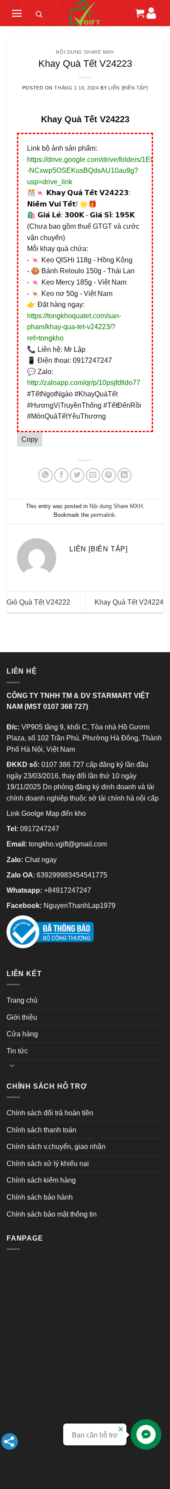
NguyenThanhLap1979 (80, 905)
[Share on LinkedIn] (124, 475)
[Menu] (17, 13)
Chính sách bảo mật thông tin (52, 1214)
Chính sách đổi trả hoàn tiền (50, 1113)
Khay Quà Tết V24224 (129, 602)
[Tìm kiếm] (39, 16)
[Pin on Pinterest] (109, 475)
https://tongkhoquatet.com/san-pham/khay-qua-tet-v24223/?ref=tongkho (74, 327)
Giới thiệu (22, 1017)
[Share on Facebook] (61, 475)
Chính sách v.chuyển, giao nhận (56, 1146)
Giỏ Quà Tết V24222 (38, 602)
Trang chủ (22, 1000)
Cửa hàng (22, 1034)
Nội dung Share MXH (85, 52)
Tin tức (17, 1051)
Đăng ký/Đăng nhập (151, 13)
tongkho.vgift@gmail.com (68, 844)
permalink (103, 515)
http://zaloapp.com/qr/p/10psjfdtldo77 (83, 382)
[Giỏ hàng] (138, 13)
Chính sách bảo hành (40, 1197)
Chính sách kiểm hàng (41, 1180)
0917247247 (39, 828)
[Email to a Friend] (93, 475)
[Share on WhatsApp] (45, 475)
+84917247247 (67, 890)
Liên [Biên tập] (128, 87)
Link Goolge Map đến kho (46, 813)
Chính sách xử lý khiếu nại (48, 1163)
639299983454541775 (72, 875)
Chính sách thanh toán (41, 1130)
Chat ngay (41, 859)
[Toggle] (12, 1065)
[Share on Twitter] (77, 475)
